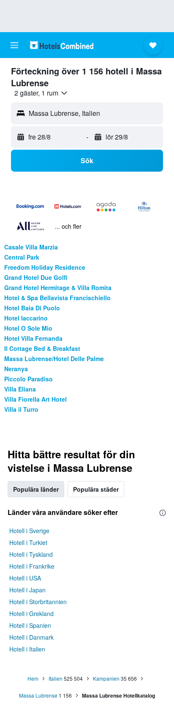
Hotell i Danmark (31, 637)
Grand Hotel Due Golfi (36, 277)
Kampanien (106, 678)
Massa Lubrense (38, 695)
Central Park (21, 257)
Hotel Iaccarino (26, 318)
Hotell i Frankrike (31, 566)
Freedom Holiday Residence (44, 267)
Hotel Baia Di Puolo (32, 308)
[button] (14, 45)
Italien (56, 678)
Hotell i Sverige (29, 530)
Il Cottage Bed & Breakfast (42, 348)
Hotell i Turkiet (28, 542)
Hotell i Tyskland (31, 554)
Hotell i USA (25, 578)
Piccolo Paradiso (28, 379)
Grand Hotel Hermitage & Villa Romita (57, 287)
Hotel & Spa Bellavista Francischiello (57, 297)
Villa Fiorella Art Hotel (35, 399)
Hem (32, 678)
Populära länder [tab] (36, 489)
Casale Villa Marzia (31, 247)
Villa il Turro (21, 409)
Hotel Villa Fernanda (33, 338)
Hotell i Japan (27, 590)
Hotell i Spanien (30, 625)
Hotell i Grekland (31, 613)
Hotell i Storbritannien (38, 601)
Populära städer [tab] (96, 489)
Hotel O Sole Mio (28, 328)
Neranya (16, 368)
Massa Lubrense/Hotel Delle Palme (54, 358)
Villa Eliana (20, 389)
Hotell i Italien (27, 649)
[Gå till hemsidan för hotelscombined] (62, 45)
